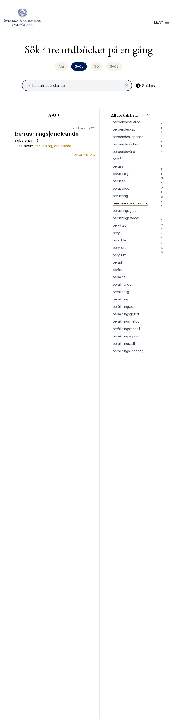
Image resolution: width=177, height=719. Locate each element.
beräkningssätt (124, 343)
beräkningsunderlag (128, 351)
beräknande (122, 284)
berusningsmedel (126, 218)
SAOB (114, 66)
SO (96, 66)
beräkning (120, 299)
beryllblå (119, 240)
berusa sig (121, 174)
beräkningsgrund (126, 314)
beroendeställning (126, 144)
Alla (61, 66)
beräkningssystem (126, 336)
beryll (117, 233)
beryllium (119, 255)
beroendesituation (127, 122)
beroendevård (124, 151)
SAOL (79, 66)
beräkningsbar (124, 307)
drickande (62, 146)
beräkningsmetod (126, 321)
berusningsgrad (125, 211)
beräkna (119, 277)
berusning (43, 146)
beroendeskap (124, 129)
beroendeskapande (128, 137)
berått (117, 270)
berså (117, 159)
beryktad (120, 225)
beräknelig (121, 292)
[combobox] (77, 85)
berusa (118, 166)
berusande (121, 188)
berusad (119, 181)
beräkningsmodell (126, 329)
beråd (117, 262)
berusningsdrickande (130, 203)
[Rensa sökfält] (126, 85)
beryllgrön (120, 247)
